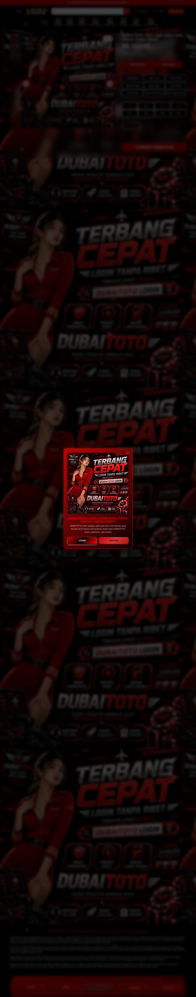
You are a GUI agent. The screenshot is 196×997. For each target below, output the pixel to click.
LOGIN (82, 540)
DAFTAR (113, 540)
